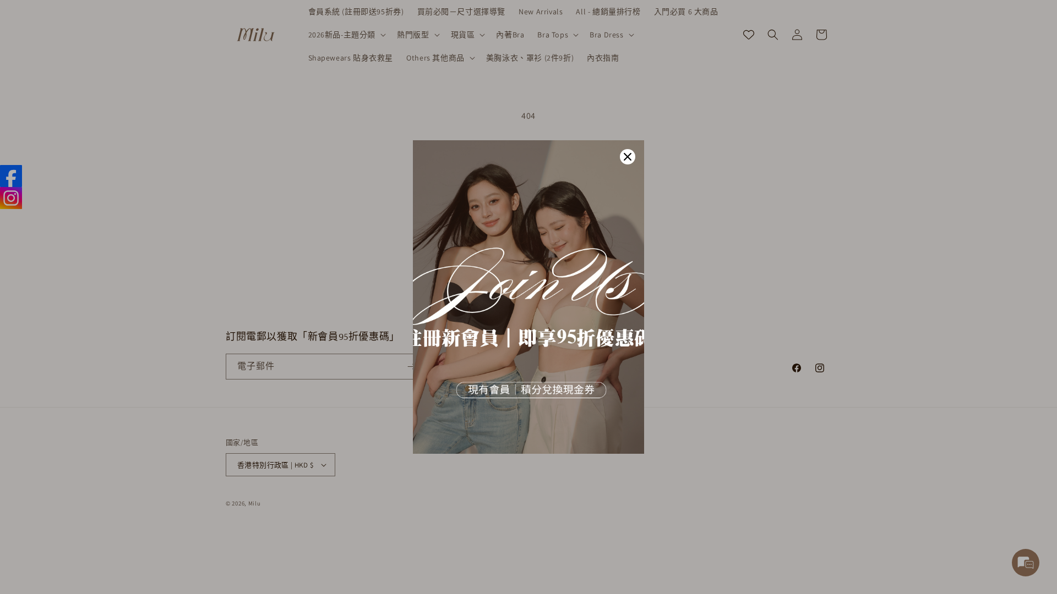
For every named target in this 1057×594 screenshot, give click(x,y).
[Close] (627, 156)
